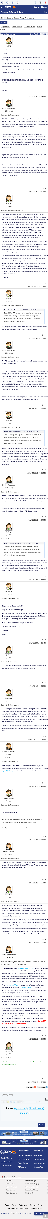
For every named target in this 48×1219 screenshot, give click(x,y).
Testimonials (12, 1208)
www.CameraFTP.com (12, 985)
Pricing (20, 12)
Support (32, 1205)
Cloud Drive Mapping (32, 1184)
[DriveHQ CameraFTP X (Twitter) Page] (40, 2)
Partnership (23, 1205)
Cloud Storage (10, 1184)
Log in (36, 7)
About (7, 1205)
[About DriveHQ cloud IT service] (8, 1153)
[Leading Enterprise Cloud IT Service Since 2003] (24, 1142)
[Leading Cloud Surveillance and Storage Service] (24, 1133)
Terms (14, 1205)
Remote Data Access (32, 1187)
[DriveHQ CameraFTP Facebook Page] (35, 2)
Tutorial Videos (17, 27)
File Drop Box (29, 1193)
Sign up (44, 7)
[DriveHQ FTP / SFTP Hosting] (7, 2)
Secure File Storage (32, 1190)
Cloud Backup (10, 1190)
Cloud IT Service (6, 1158)
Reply (3, 22)
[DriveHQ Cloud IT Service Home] (8, 7)
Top (46, 1099)
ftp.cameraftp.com (25, 987)
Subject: (3, 34)
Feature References (13, 1177)
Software (12, 12)
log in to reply (21, 1108)
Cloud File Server (11, 1187)
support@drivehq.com (9, 771)
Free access (29, 18)
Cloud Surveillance (7, 1162)
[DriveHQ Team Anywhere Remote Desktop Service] (17, 2)
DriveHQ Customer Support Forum (13, 18)
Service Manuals (29, 27)
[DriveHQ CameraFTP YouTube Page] (45, 2)
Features (4, 12)
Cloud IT (9, 1181)
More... (24, 321)
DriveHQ (14, 1213)
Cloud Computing (11, 1193)
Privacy (40, 1205)
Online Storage (30, 1181)
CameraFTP (23, 1208)
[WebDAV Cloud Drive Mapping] (2, 2)
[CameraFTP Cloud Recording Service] (12, 2)
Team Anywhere (6, 1166)
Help (45, 12)
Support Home (5, 27)
